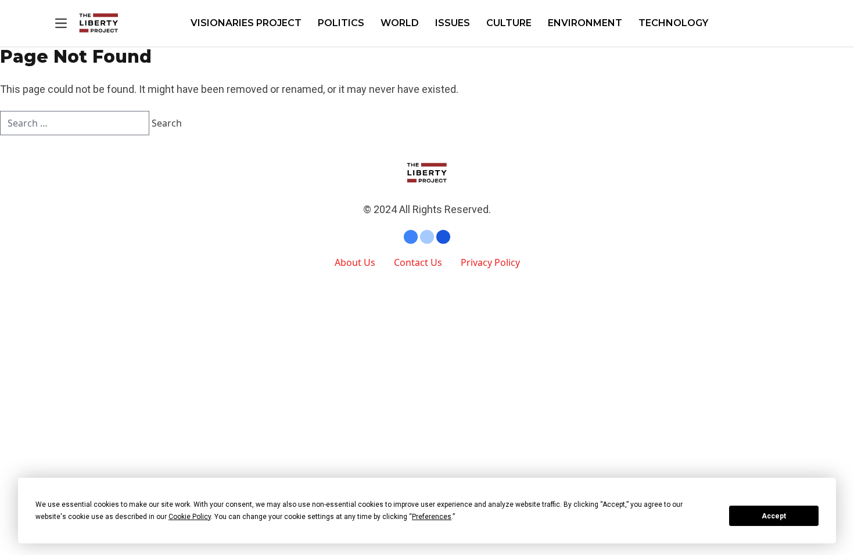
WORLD (400, 22)
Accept (774, 516)
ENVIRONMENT (585, 22)
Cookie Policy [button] (189, 517)
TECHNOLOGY (673, 22)
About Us (355, 262)
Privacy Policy (490, 262)
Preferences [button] (431, 517)
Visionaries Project (246, 22)
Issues (452, 22)
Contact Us (418, 262)
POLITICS (341, 22)
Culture (509, 22)
